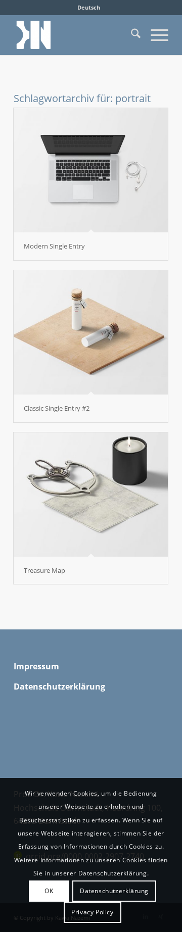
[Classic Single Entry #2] (91, 332)
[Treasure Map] (91, 494)
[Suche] (131, 35)
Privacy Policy (92, 912)
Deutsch (88, 7)
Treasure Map (44, 570)
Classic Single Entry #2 (56, 408)
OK (48, 891)
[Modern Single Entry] (91, 170)
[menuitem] (88, 7)
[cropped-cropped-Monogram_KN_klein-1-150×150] (76, 35)
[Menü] (154, 35)
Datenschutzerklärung (114, 891)
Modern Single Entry (54, 246)
